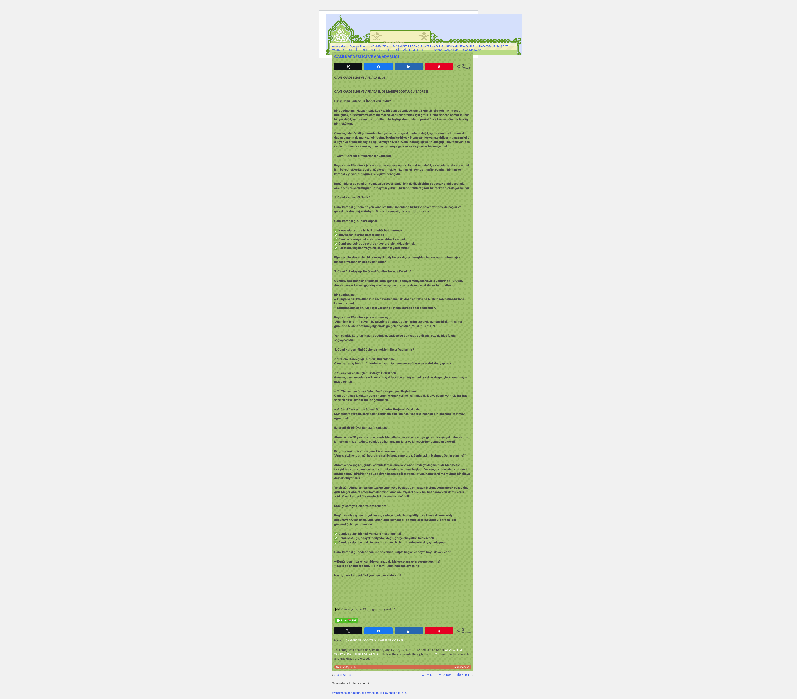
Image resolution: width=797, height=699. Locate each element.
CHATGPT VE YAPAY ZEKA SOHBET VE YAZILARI (374, 640)
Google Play (358, 46)
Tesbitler (393, 43)
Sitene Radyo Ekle (446, 50)
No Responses (460, 667)
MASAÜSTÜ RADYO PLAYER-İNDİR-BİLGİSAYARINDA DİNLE (433, 46)
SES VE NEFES (342, 674)
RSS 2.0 (434, 654)
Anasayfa (338, 46)
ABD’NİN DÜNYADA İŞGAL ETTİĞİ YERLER (446, 674)
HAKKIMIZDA (379, 46)
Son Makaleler (472, 50)
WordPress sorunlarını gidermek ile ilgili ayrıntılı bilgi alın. (369, 692)
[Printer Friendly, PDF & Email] (346, 620)
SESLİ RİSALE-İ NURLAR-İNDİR (370, 50)
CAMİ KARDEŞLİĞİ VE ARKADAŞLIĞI (366, 57)
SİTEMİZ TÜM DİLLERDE (412, 50)
